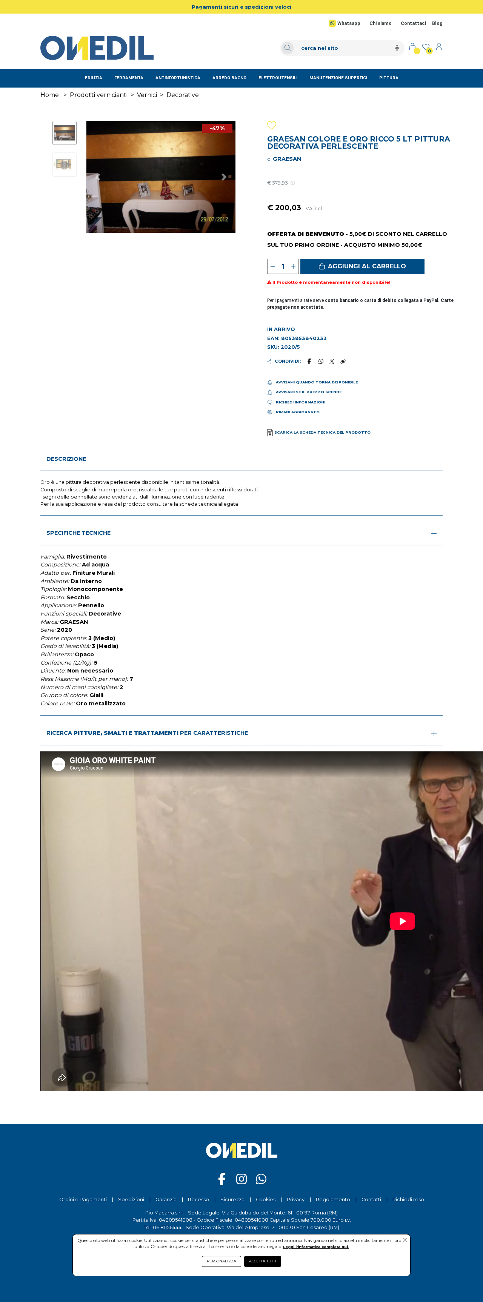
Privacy (296, 1199)
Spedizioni (131, 1199)
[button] (362, 266)
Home (49, 94)
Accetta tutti (262, 1261)
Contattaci (413, 23)
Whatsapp (348, 23)
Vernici (147, 94)
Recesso (198, 1199)
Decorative (182, 94)
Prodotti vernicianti (99, 94)
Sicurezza (232, 1199)
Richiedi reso (408, 1199)
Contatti (371, 1199)
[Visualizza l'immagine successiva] (97, 177)
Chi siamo (380, 23)
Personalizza (221, 1261)
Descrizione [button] (66, 459)
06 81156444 (167, 1227)
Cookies (265, 1199)
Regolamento (333, 1199)
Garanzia (166, 1199)
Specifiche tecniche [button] (78, 532)
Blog (437, 23)
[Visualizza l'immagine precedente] (224, 177)
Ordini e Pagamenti (83, 1199)
